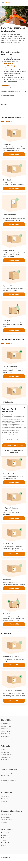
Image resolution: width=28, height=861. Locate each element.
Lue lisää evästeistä (8, 435)
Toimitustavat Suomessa (7, 95)
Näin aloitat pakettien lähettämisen (10, 91)
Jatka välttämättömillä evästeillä (14, 451)
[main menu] (3, 3)
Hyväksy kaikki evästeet (14, 445)
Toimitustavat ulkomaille (8, 100)
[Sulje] (25, 407)
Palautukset (4, 104)
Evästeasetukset (5, 783)
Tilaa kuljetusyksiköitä (10, 81)
